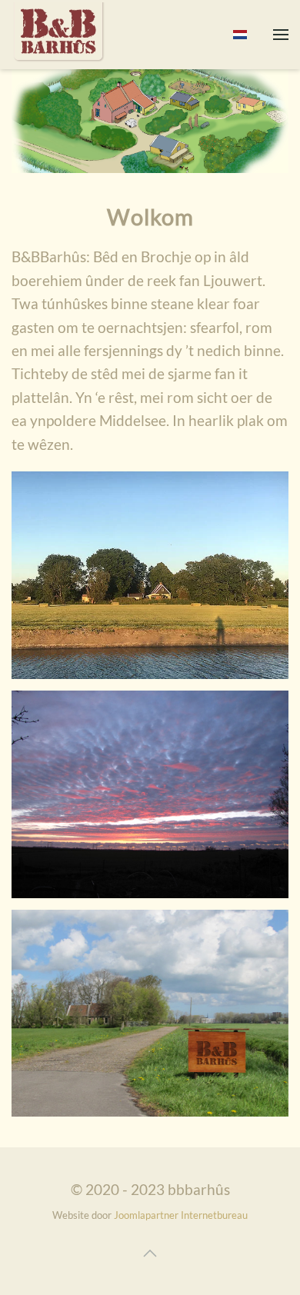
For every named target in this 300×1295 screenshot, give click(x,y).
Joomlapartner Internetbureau (181, 1215)
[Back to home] (60, 34)
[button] (280, 34)
